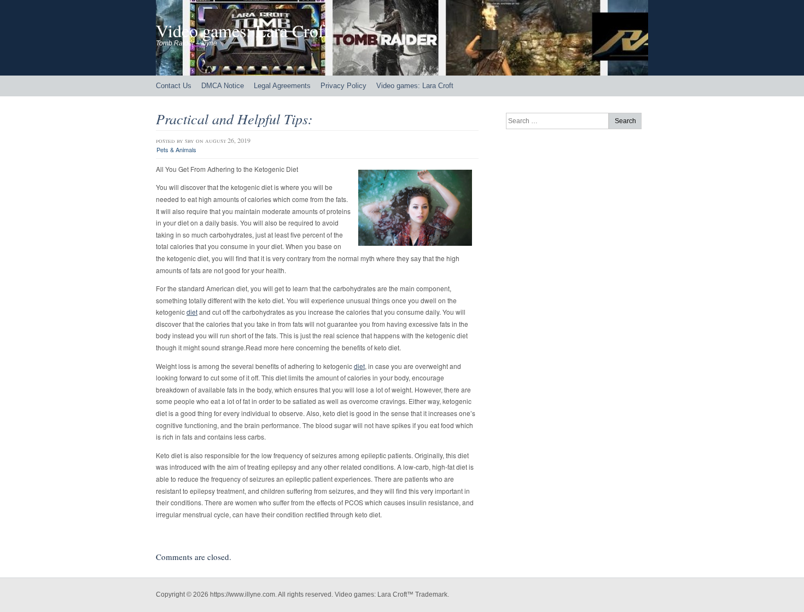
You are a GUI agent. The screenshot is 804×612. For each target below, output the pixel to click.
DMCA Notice (222, 86)
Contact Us (173, 86)
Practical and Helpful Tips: (234, 118)
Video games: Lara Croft (242, 30)
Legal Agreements (282, 86)
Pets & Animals (176, 149)
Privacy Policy (343, 86)
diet (192, 311)
